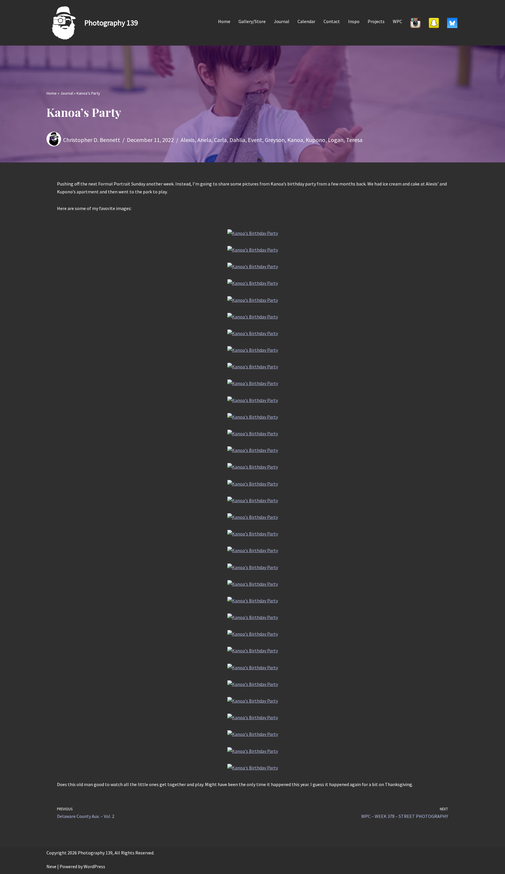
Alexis (188, 139)
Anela (204, 139)
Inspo (353, 21)
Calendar (306, 21)
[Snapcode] (434, 23)
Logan (335, 139)
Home (224, 21)
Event (255, 139)
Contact (332, 21)
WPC (397, 21)
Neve (51, 866)
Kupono (315, 139)
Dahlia (237, 139)
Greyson (275, 139)
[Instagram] (415, 23)
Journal (281, 21)
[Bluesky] (452, 23)
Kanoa (295, 139)
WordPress (94, 866)
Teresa (354, 139)
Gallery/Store (252, 21)
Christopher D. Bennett (91, 139)
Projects (376, 21)
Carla (220, 139)
